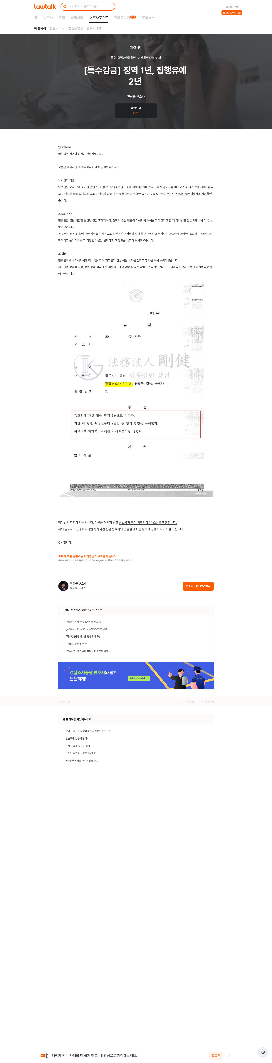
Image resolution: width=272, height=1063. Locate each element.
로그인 (216, 1056)
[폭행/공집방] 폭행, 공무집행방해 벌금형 (86, 629)
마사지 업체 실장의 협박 (78, 745)
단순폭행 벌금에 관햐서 (77, 738)
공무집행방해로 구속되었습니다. (82, 760)
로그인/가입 (232, 6)
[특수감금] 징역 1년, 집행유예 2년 (83, 636)
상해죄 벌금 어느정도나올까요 (81, 753)
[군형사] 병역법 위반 (76, 643)
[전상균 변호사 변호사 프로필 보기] (63, 586)
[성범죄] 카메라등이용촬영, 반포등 (83, 621)
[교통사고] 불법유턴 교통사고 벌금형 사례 (87, 651)
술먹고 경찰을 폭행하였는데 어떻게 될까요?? (88, 731)
